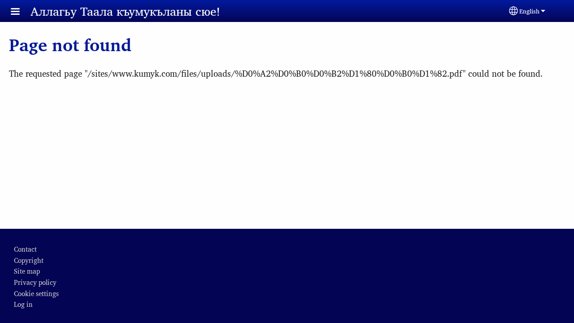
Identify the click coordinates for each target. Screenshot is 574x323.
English (529, 11)
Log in (23, 304)
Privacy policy (35, 282)
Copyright (28, 260)
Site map (27, 270)
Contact (25, 248)
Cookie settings (36, 293)
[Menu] (20, 12)
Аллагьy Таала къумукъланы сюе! (125, 11)
